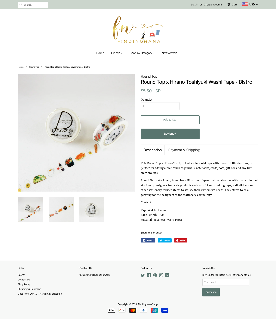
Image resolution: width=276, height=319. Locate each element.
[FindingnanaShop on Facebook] (149, 276)
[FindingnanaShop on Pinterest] (155, 276)
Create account (213, 4)
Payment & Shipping (184, 150)
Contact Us (24, 279)
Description (153, 150)
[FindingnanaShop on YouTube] (167, 276)
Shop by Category (141, 53)
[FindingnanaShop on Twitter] (143, 276)
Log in (194, 4)
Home (100, 53)
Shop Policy (24, 284)
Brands (116, 53)
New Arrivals (170, 53)
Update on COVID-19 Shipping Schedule (40, 293)
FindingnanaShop (148, 304)
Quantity (146, 99)
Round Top (34, 67)
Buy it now (170, 133)
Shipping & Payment (29, 289)
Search (21, 275)
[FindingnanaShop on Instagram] (161, 276)
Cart (234, 4)
